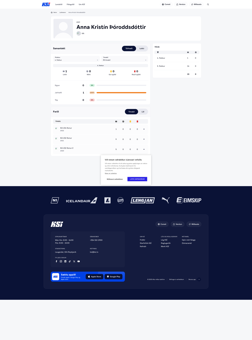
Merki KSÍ (165, 246)
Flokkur (57, 57)
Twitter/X (74, 261)
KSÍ (46, 4)
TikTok (69, 261)
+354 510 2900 (96, 240)
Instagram (61, 261)
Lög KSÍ (164, 240)
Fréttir (142, 240)
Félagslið (70, 4)
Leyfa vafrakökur (137, 179)
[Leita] (208, 4)
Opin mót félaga (188, 240)
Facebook (56, 261)
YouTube (78, 261)
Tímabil (105, 57)
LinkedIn (65, 261)
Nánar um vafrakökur (111, 173)
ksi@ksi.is (94, 252)
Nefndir (143, 246)
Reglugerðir (166, 243)
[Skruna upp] (199, 279)
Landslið (58, 4)
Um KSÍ (82, 4)
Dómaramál (187, 243)
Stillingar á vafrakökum (176, 279)
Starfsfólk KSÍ (145, 243)
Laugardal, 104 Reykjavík (65, 252)
